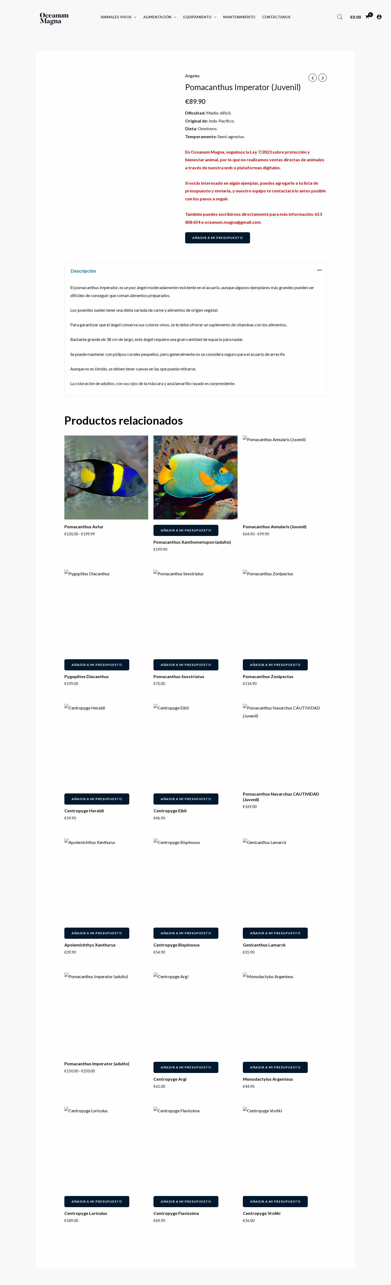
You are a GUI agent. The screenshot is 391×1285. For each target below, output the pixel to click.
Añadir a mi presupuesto (217, 238)
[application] (133, 17)
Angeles (192, 75)
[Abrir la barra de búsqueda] (340, 16)
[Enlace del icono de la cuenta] (379, 16)
